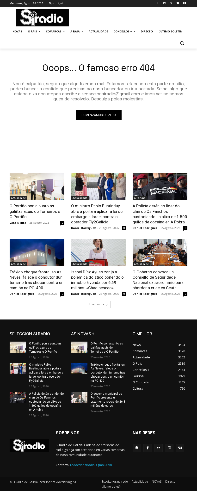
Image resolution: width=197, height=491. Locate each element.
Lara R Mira (18, 222)
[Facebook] (158, 3)
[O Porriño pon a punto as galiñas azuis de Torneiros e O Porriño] (37, 186)
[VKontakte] (180, 448)
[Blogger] (137, 448)
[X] (171, 3)
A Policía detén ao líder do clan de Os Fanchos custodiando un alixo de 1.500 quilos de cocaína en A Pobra (160, 213)
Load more (97, 304)
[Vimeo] (178, 3)
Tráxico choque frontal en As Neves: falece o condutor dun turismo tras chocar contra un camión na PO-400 (108, 372)
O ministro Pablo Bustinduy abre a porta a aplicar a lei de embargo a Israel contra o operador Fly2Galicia (97, 213)
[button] (181, 43)
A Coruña (139, 198)
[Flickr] (158, 448)
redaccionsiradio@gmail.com (91, 465)
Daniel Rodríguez (83, 228)
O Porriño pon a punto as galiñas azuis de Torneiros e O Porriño (35, 211)
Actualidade (18, 198)
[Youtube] (184, 3)
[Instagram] (164, 3)
